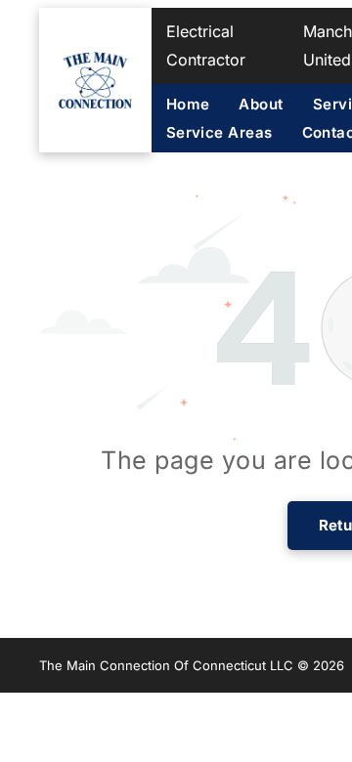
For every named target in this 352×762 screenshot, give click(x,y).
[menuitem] (203, 104)
